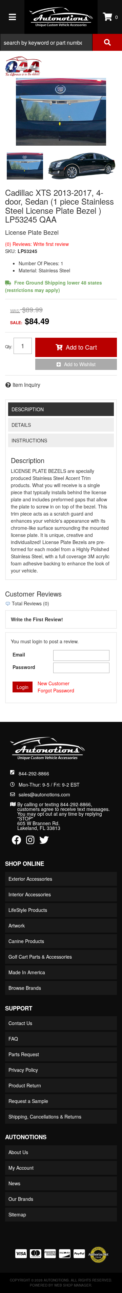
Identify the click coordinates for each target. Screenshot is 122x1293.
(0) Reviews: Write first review (37, 244)
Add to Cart (81, 346)
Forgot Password (56, 690)
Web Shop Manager (72, 1285)
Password (24, 667)
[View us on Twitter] (44, 841)
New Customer (53, 683)
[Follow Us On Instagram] (30, 841)
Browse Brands (24, 987)
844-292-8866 (34, 773)
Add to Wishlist (80, 364)
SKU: (10, 251)
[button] (61, 42)
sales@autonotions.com (44, 794)
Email (19, 654)
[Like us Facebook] (16, 841)
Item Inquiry (26, 385)
